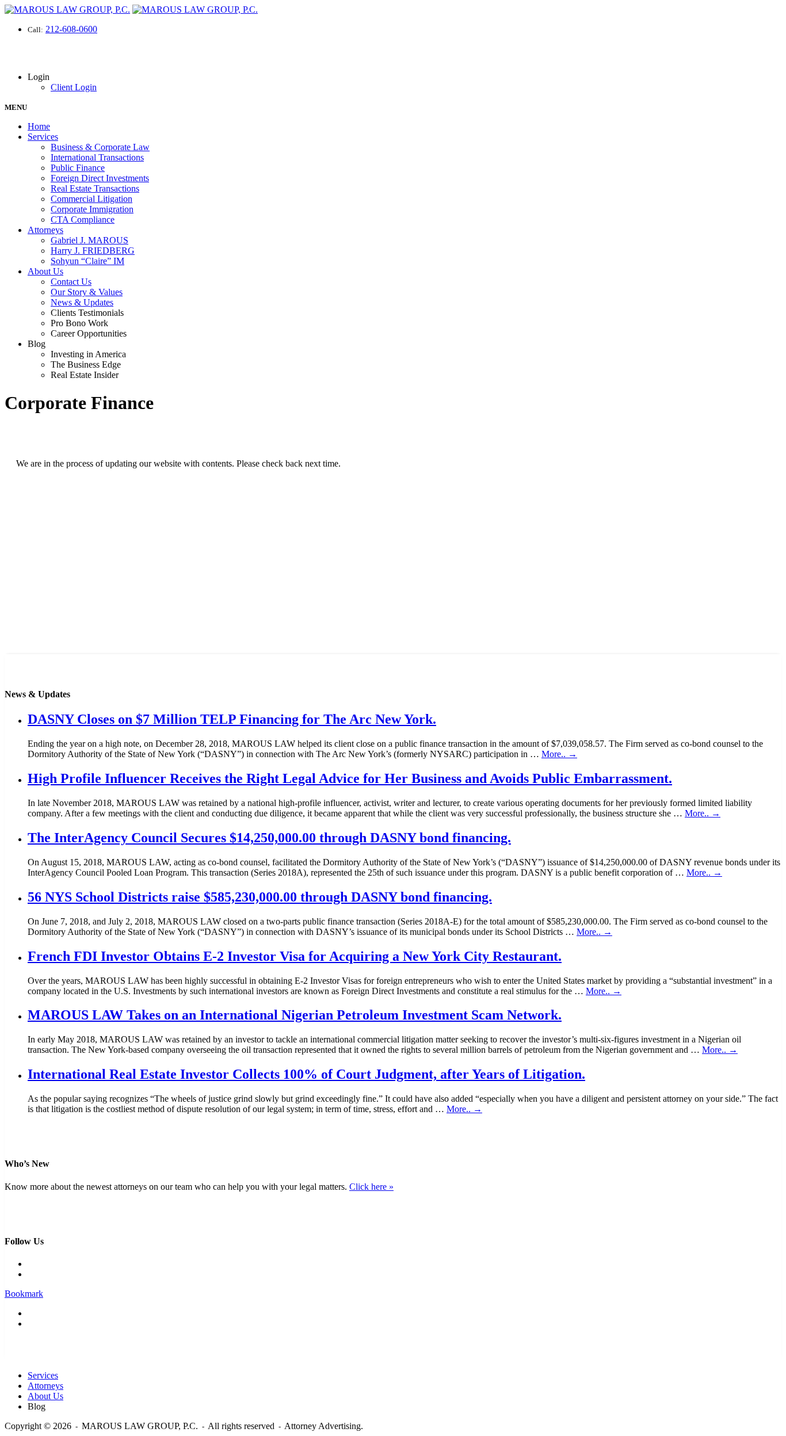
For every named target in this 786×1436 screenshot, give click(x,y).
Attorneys (45, 230)
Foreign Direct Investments (100, 178)
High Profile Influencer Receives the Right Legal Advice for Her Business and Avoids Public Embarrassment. (350, 778)
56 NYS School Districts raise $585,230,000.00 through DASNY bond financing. (260, 896)
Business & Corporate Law (100, 147)
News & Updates (82, 302)
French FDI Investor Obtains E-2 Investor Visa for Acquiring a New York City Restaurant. (295, 956)
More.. (559, 754)
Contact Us (71, 282)
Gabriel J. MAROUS (89, 240)
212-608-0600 (71, 29)
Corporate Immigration (92, 209)
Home (39, 126)
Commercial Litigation (91, 199)
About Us (45, 271)
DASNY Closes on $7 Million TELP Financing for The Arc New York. (232, 719)
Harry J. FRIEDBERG (93, 250)
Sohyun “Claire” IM (87, 261)
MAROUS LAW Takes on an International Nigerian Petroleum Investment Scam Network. (295, 1014)
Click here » (371, 1186)
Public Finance (78, 168)
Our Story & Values (87, 292)
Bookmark (24, 1293)
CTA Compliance (83, 219)
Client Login (74, 87)
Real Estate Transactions (95, 188)
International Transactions (97, 157)
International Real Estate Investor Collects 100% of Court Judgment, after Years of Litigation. (306, 1074)
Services (43, 137)
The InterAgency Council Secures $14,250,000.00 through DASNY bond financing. (269, 837)
